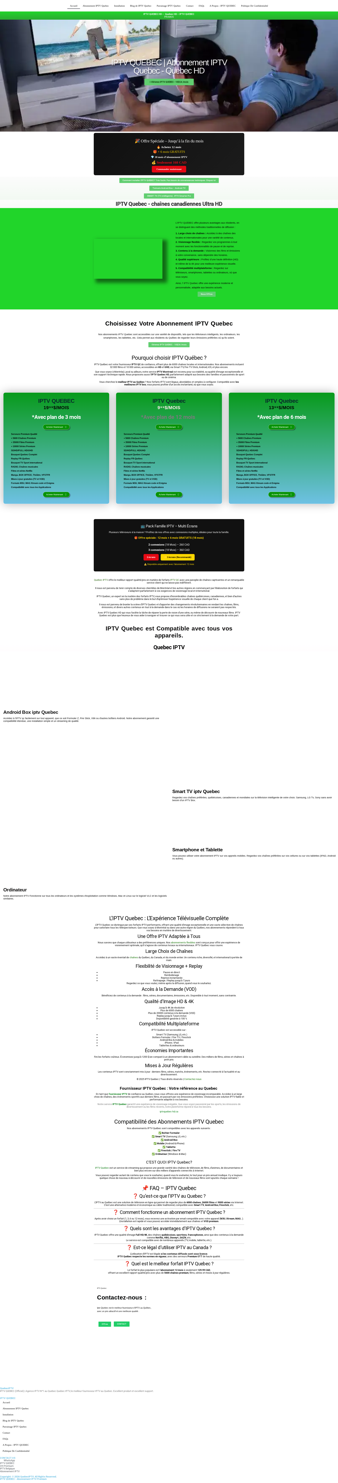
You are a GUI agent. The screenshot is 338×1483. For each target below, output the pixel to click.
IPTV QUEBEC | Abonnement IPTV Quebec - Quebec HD (169, 66)
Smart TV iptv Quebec (196, 791)
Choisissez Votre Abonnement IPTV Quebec (169, 323)
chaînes (134, 957)
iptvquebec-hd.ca (169, 1111)
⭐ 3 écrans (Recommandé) (177, 557)
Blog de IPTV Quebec (140, 5)
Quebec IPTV (101, 580)
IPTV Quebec (169, 401)
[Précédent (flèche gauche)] (4, 741)
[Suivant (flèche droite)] (333, 741)
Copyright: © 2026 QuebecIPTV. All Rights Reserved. (28, 1476)
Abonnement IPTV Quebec (96, 5)
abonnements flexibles (183, 942)
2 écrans (151, 557)
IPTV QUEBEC (185, 223)
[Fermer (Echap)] (335, 3)
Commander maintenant (169, 169)
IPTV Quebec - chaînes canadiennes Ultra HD (169, 204)
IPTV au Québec (143, 1308)
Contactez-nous (192, 1079)
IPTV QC (174, 580)
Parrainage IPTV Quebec (169, 5)
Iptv (98, 1308)
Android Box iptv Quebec (30, 712)
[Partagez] (329, 3)
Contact (189, 5)
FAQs (201, 5)
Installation (119, 5)
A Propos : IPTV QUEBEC (223, 5)
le (130, 382)
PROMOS (169, 16)
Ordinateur (15, 889)
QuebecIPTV (7, 1388)
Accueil (73, 5)
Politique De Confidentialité (254, 5)
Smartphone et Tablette (197, 849)
